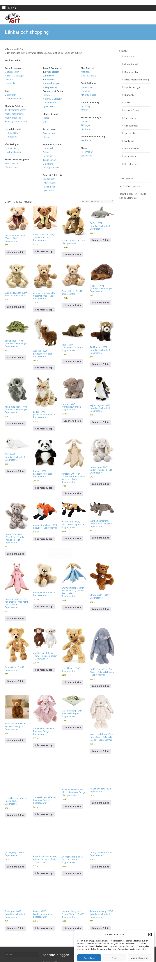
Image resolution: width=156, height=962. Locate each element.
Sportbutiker (49, 131)
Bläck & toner (11, 119)
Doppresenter (12, 24)
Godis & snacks (88, 28)
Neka (114, 953)
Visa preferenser (139, 953)
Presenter (47, 47)
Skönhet (47, 104)
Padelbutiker (49, 139)
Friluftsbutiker (49, 135)
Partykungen (52, 35)
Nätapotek (48, 100)
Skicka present (126, 131)
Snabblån (85, 43)
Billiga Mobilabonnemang (136, 32)
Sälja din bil (86, 108)
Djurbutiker (10, 47)
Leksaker (9, 32)
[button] (149, 929)
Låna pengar (87, 39)
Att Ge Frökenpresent (130, 138)
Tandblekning (49, 112)
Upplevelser (48, 59)
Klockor (46, 89)
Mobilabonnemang (14, 66)
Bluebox (49, 28)
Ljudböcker (86, 81)
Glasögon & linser (51, 120)
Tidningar (85, 77)
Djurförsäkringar (13, 51)
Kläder (46, 70)
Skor (45, 74)
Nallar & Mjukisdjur (14, 28)
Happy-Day (51, 39)
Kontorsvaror (11, 115)
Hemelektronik (12, 85)
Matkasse (85, 24)
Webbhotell (86, 92)
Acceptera (89, 953)
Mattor (84, 62)
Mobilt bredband (13, 70)
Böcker (84, 73)
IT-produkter (11, 89)
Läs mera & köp (15, 204)
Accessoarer (49, 85)
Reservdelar (86, 104)
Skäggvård (48, 116)
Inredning (85, 58)
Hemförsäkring (12, 100)
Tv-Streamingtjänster (15, 62)
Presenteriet (52, 24)
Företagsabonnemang (16, 74)
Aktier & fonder (88, 47)
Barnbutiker (10, 35)
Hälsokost (48, 108)
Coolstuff (50, 32)
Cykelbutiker (49, 143)
